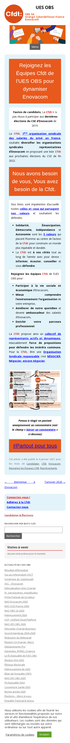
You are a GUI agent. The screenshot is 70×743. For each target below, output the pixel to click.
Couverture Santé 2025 (17, 687)
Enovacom (54, 463)
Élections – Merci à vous (17, 696)
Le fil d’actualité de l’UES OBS (20, 655)
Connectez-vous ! (18, 497)
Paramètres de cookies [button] (20, 734)
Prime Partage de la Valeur (19, 597)
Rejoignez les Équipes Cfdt (24, 468)
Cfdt (44, 463)
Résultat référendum (16, 570)
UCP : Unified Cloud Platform (20, 619)
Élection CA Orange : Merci (19, 642)
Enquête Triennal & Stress (19, 700)
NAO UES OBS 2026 (15, 624)
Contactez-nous (17, 507)
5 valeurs (49, 234)
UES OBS (45, 7)
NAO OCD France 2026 (16, 606)
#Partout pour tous (35, 446)
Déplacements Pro (14, 646)
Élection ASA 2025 (14, 660)
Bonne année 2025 (15, 691)
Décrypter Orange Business (20, 628)
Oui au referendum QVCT (18, 574)
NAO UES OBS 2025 (15, 678)
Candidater (33, 463)
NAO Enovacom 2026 (16, 601)
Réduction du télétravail (17, 637)
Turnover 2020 (55, 482)
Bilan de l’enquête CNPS (18, 673)
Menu (35, 47)
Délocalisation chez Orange (20, 588)
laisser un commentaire (41, 429)
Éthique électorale (14, 664)
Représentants (48, 468)
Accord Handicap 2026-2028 (19, 633)
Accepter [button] (44, 734)
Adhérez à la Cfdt (18, 502)
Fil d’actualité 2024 (14, 682)
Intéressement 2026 (15, 615)
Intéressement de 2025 (17, 669)
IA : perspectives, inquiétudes (21, 592)
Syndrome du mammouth (19, 579)
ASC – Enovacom (13, 583)
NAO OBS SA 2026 (14, 610)
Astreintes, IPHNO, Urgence (19, 651)
